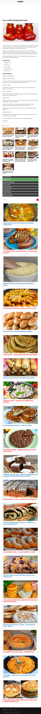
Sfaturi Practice (7, 187)
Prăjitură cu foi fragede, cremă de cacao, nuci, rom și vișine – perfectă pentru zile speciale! (20, 160)
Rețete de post (7, 179)
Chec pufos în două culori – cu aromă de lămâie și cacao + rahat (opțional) (33, 148)
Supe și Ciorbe (6, 184)
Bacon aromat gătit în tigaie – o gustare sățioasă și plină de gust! (33, 136)
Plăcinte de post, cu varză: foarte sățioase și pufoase (18, 331)
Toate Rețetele (7, 177)
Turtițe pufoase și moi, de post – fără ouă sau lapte (18, 425)
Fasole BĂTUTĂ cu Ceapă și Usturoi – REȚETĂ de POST (19, 652)
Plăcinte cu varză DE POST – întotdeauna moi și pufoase (19, 378)
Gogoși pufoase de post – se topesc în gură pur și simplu (19, 552)
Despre (10, 709)
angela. (20, 1)
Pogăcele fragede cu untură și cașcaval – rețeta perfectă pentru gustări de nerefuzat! (20, 148)
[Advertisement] (20, 12)
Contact (15, 709)
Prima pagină (4, 709)
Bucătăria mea (7, 190)
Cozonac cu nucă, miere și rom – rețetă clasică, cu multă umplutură (20, 136)
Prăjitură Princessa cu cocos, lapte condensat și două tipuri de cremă (7, 172)
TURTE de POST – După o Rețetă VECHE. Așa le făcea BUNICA (20, 354)
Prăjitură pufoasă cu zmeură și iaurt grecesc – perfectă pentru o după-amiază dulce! (8, 160)
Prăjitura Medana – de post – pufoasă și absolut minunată (20, 499)
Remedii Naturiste (8, 195)
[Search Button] (37, 200)
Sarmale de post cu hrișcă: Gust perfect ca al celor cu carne (20, 308)
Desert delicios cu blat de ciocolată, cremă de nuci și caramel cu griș (32, 160)
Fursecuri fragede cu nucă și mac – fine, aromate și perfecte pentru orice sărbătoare (8, 148)
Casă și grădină (7, 192)
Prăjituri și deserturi (8, 182)
